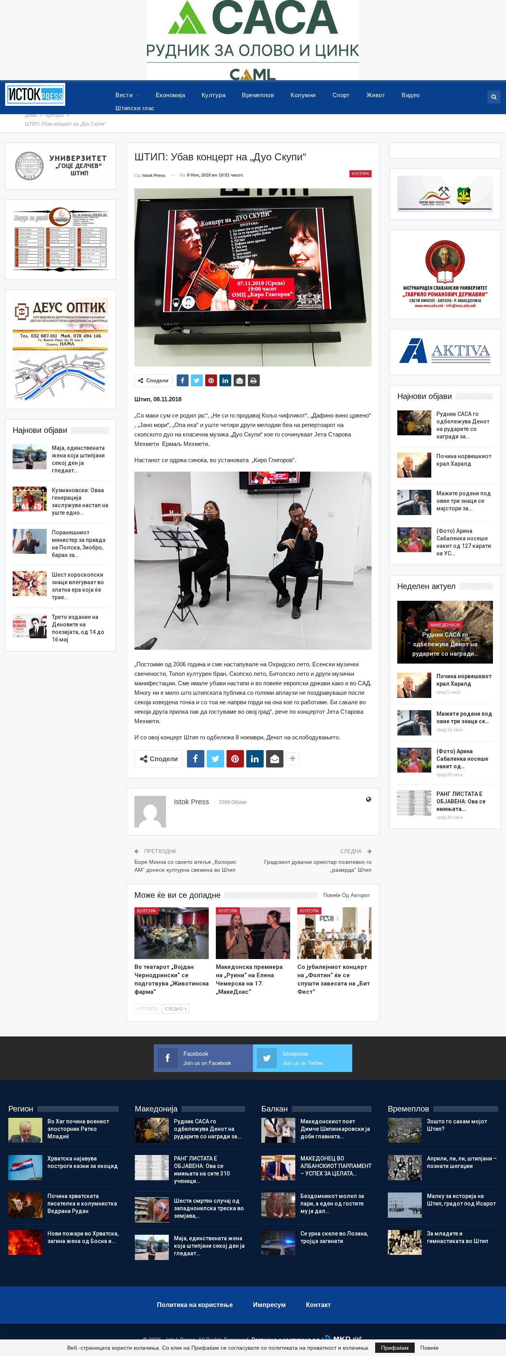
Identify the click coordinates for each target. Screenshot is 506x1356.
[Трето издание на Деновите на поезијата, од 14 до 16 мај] (30, 626)
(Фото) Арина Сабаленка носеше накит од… (462, 758)
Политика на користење (195, 1304)
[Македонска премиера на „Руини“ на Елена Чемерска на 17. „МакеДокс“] (253, 933)
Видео (410, 95)
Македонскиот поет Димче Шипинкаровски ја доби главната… (335, 1129)
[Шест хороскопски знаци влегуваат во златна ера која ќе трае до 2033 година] (30, 583)
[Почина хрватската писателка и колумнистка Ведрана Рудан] (25, 1205)
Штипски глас (135, 108)
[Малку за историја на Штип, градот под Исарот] (405, 1205)
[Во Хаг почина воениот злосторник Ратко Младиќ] (25, 1130)
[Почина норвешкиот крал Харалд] (414, 465)
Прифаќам (395, 1348)
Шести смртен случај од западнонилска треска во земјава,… (209, 1208)
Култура (213, 95)
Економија (170, 95)
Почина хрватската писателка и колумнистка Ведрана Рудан (82, 1203)
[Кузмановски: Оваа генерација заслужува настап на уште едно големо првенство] (30, 499)
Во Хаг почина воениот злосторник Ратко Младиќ (78, 1129)
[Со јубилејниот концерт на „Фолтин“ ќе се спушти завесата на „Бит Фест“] (334, 933)
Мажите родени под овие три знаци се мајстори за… (463, 501)
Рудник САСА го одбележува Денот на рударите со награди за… (207, 1129)
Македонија (445, 625)
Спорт (341, 95)
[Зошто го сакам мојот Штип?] (405, 1130)
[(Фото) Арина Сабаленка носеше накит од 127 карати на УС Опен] (414, 540)
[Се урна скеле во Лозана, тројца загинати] (278, 1242)
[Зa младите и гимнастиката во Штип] (405, 1242)
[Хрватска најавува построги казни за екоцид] (25, 1167)
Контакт (318, 1304)
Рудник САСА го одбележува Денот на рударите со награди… (445, 644)
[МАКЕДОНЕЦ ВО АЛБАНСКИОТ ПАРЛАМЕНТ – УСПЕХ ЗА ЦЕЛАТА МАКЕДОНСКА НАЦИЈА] (278, 1167)
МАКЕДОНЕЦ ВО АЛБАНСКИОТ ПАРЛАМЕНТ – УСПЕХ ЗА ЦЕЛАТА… (336, 1166)
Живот (375, 95)
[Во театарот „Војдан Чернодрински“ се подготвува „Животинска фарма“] (171, 933)
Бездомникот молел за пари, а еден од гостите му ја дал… (332, 1203)
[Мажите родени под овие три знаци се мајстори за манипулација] (414, 502)
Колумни (303, 95)
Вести (123, 95)
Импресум (269, 1304)
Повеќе (429, 1347)
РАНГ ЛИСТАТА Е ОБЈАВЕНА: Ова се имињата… (460, 801)
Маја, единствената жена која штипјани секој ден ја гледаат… (209, 1245)
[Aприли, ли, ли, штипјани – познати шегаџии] (405, 1167)
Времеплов (258, 95)
